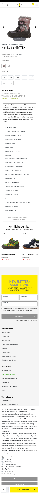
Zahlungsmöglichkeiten (10, 344)
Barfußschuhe (6, 401)
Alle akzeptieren (19, 479)
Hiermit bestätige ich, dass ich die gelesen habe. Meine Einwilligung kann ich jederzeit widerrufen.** (20, 309)
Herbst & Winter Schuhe (10, 405)
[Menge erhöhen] (7, 488)
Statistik (8, 459)
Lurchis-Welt (6, 332)
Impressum (5, 382)
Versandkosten (16, 93)
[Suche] (6, 4)
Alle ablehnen (19, 484)
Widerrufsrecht (7, 370)
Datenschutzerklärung (9, 386)
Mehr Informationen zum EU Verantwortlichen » (18, 218)
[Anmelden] (2, 4)
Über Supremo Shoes (9, 360)
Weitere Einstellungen (9, 474)
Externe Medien (10, 464)
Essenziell (8, 457)
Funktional (9, 471)
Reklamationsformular (9, 378)
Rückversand (6, 352)
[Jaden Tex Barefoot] (11, 244)
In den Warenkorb (23, 490)
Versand (4, 348)
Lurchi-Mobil (6, 340)
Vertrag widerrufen (8, 374)
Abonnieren (19, 316)
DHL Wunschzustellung (13, 466)
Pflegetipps (5, 336)
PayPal (7, 469)
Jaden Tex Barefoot (8, 254)
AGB (3, 390)
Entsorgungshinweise (9, 356)
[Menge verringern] (7, 491)
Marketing (8, 462)
